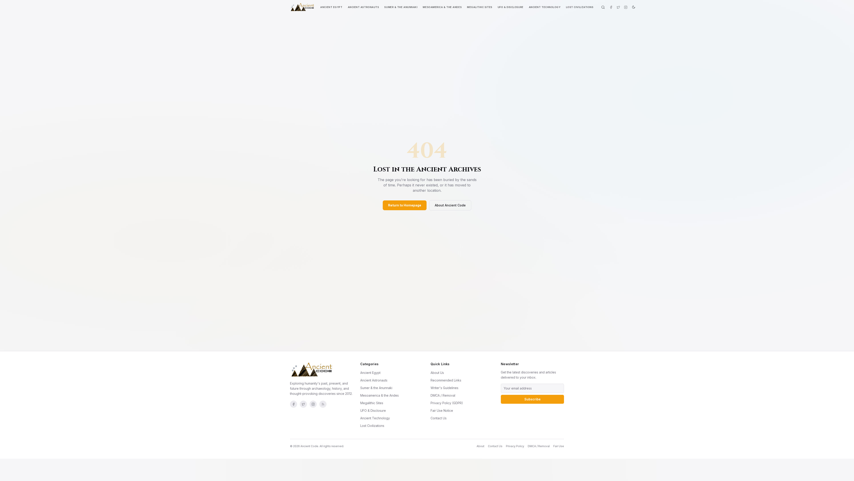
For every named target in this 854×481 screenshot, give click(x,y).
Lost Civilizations (580, 7)
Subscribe (532, 399)
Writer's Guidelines (444, 388)
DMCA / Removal (443, 395)
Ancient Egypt (331, 7)
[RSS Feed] (322, 404)
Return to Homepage (404, 205)
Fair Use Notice (442, 410)
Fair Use (558, 446)
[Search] (603, 7)
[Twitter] (618, 7)
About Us (437, 373)
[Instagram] (625, 7)
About (480, 446)
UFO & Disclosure (511, 7)
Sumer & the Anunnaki (400, 7)
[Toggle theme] (633, 7)
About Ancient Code (450, 205)
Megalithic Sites (479, 7)
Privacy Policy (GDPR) (447, 403)
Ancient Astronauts (363, 7)
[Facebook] (611, 7)
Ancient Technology (545, 7)
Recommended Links (446, 380)
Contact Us (439, 418)
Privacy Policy (515, 446)
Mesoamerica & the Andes (442, 7)
